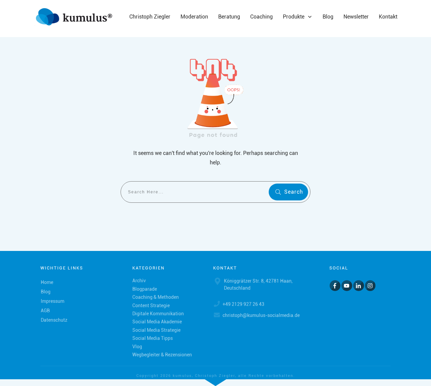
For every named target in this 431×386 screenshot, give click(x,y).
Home (47, 282)
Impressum (52, 301)
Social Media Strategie (156, 330)
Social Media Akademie (157, 321)
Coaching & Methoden (155, 297)
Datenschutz (54, 320)
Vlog (137, 346)
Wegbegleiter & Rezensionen (162, 354)
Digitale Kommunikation (158, 313)
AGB (45, 310)
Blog (46, 291)
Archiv (139, 280)
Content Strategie (151, 305)
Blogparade (144, 289)
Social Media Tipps (152, 338)
